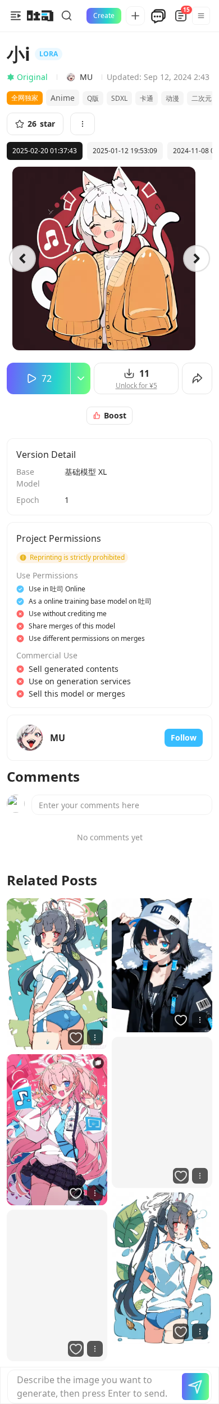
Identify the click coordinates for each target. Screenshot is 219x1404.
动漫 (172, 98)
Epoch (27, 499)
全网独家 (24, 97)
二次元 (201, 98)
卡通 (146, 98)
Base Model (28, 477)
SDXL (119, 98)
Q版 (93, 98)
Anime (63, 97)
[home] (40, 16)
